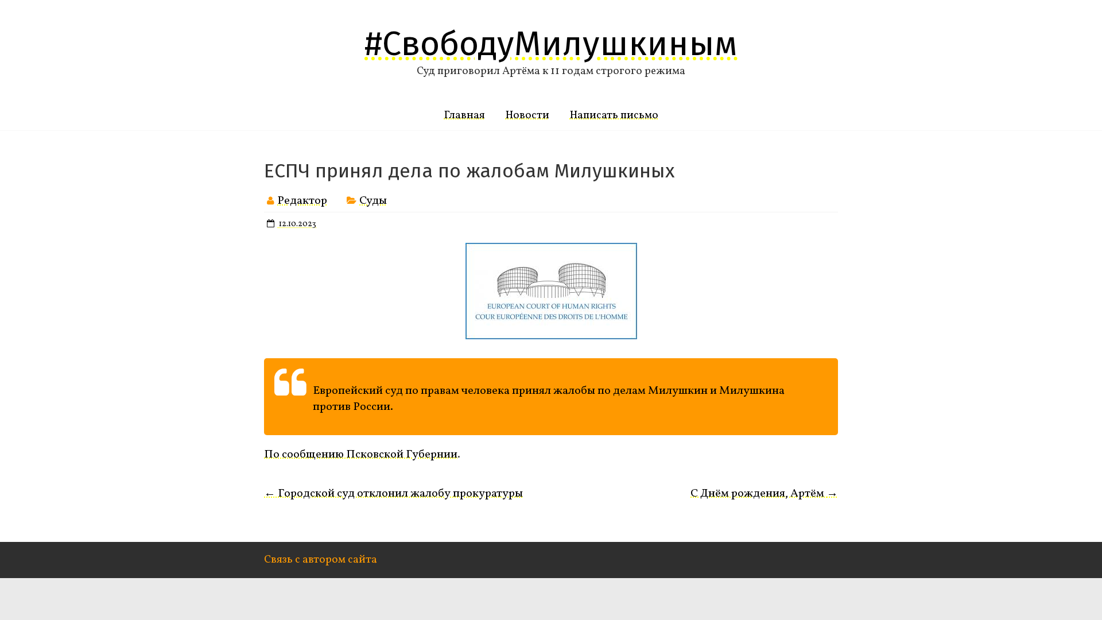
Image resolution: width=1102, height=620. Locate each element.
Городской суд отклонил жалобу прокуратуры (393, 494)
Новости (527, 115)
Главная (464, 115)
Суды (373, 201)
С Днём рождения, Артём (764, 494)
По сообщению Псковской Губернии (360, 455)
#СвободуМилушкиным (551, 43)
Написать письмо (614, 115)
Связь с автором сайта (320, 559)
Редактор (302, 201)
